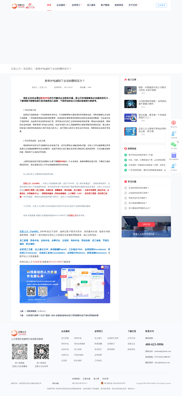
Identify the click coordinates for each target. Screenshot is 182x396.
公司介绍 (131, 338)
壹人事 (96, 379)
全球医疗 (111, 344)
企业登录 (161, 5)
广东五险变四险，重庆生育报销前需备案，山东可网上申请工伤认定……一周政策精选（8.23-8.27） (148, 170)
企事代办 (65, 355)
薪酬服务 (58, 190)
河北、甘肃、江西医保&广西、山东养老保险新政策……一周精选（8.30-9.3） (148, 160)
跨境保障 (111, 349)
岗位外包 (101, 190)
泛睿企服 (86, 379)
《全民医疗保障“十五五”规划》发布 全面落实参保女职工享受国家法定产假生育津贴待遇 (61, 315)
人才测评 (72, 193)
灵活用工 (98, 349)
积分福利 (78, 361)
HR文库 (105, 379)
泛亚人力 (16, 68)
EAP (79, 193)
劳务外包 (65, 344)
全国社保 (49, 190)
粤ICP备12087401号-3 (79, 383)
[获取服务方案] (65, 284)
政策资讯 (131, 349)
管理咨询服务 (47, 193)
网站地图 (55, 383)
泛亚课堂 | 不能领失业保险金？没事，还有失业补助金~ (148, 165)
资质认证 (131, 344)
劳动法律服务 (60, 193)
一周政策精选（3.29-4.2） (35, 311)
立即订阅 (146, 224)
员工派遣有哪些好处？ (138, 203)
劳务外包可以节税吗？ (138, 198)
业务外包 (65, 349)
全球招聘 (98, 355)
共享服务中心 (32, 193)
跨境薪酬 (98, 344)
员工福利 (77, 190)
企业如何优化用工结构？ (139, 193)
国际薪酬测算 (174, 159)
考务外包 (78, 338)
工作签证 (98, 361)
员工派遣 (40, 190)
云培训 (64, 361)
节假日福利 (78, 355)
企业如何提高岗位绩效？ (139, 188)
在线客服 (174, 138)
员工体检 (78, 349)
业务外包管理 (90, 190)
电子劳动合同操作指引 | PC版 (141, 155)
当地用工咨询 (112, 338)
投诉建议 (174, 170)
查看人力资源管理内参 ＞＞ (146, 234)
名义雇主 (98, 338)
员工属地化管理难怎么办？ (140, 208)
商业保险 (68, 190)
